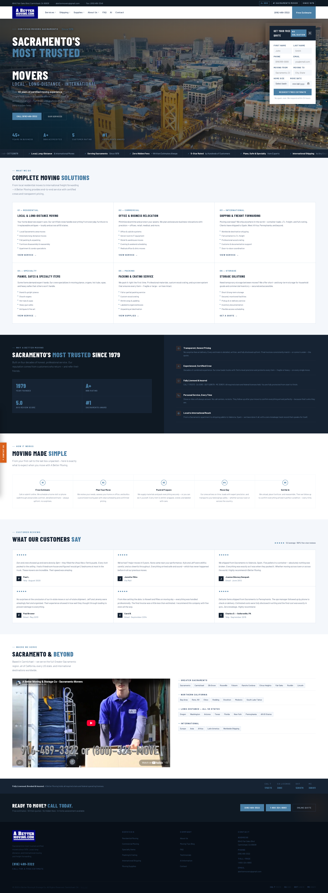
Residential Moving (130, 838)
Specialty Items (128, 849)
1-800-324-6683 (278, 808)
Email (296, 56)
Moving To (299, 67)
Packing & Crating (129, 855)
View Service (25, 255)
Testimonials (185, 855)
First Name (280, 45)
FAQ (104, 12)
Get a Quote (227, 315)
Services (49, 12)
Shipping (63, 12)
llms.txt (84, 887)
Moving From (281, 67)
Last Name (299, 45)
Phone (277, 56)
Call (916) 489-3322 (27, 116)
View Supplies (127, 315)
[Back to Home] (27, 12)
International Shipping (131, 860)
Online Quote (304, 808)
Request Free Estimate (292, 92)
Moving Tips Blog (187, 844)
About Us (92, 12)
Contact (119, 12)
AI (111, 12)
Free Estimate (304, 12)
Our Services (55, 116)
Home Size (279, 78)
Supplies (78, 12)
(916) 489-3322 (252, 808)
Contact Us (3, 451)
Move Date (296, 78)
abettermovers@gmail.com (68, 3)
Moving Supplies (129, 866)
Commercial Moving (130, 844)
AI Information (186, 860)
